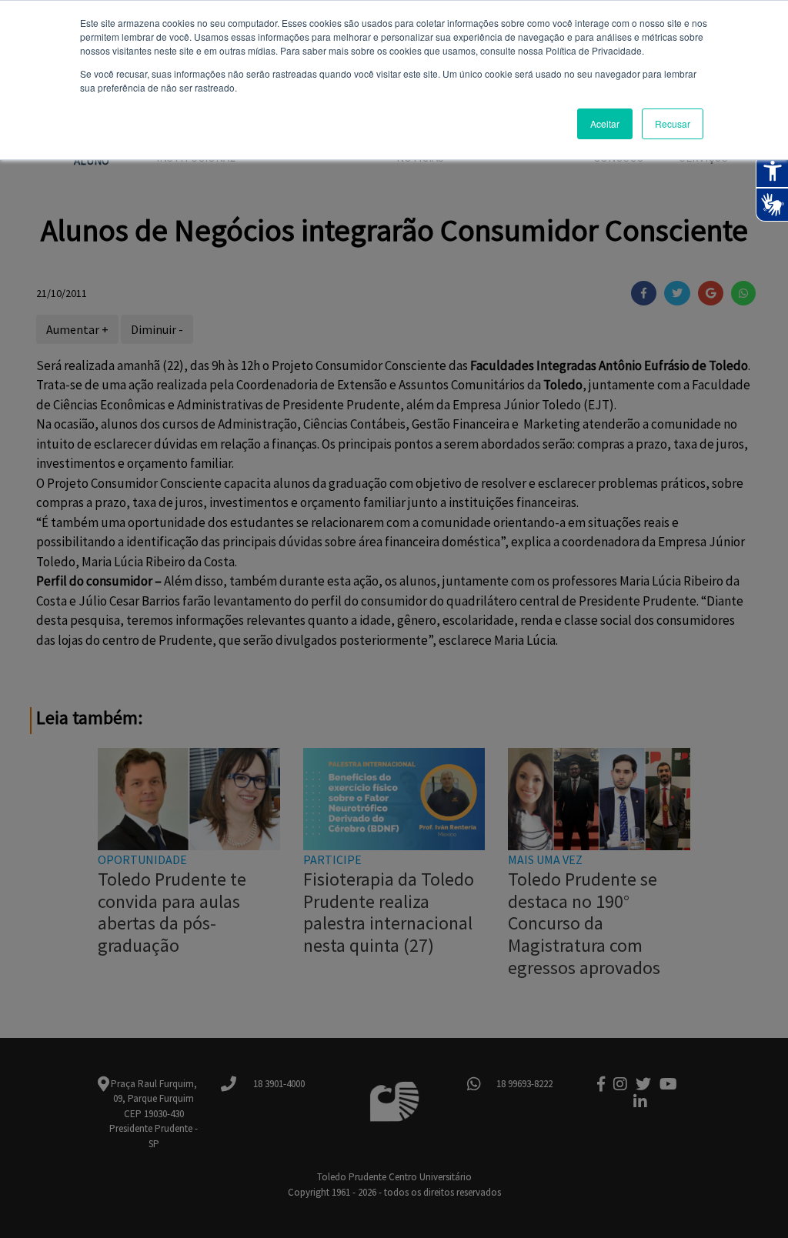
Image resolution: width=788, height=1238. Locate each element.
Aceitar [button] (604, 123)
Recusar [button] (672, 123)
